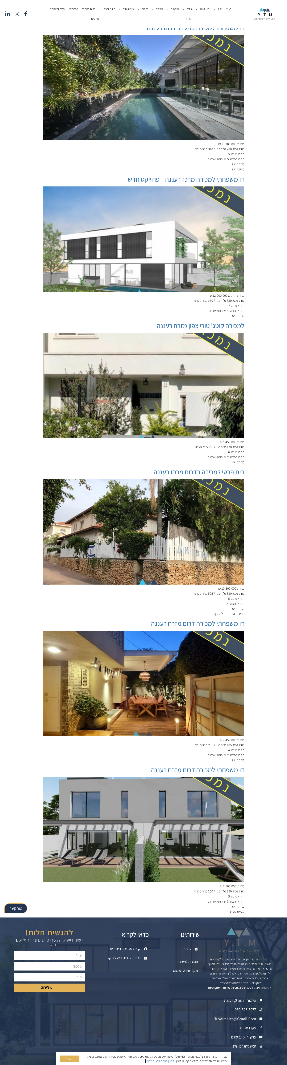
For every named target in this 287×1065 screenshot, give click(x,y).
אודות (188, 18)
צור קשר (95, 18)
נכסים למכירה (89, 9)
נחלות (145, 9)
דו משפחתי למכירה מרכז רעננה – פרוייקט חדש (186, 179)
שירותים (73, 9)
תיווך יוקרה (109, 9)
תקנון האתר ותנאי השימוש (160, 1061)
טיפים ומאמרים (58, 9)
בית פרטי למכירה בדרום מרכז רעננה (199, 471)
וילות (219, 9)
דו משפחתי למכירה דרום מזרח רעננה (197, 623)
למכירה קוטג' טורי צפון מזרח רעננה (200, 325)
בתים (189, 9)
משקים (159, 9)
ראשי (228, 9)
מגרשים (175, 9)
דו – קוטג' (204, 9)
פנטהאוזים (128, 9)
